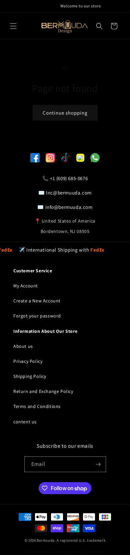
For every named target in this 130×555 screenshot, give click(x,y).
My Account (25, 286)
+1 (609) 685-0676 (69, 178)
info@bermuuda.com (69, 207)
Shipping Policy (29, 376)
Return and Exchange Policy (43, 391)
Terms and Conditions (37, 406)
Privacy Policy (27, 361)
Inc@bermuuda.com (69, 192)
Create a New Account (37, 301)
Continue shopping (65, 113)
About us (23, 346)
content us (25, 422)
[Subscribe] (98, 464)
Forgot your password (37, 316)
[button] (13, 26)
